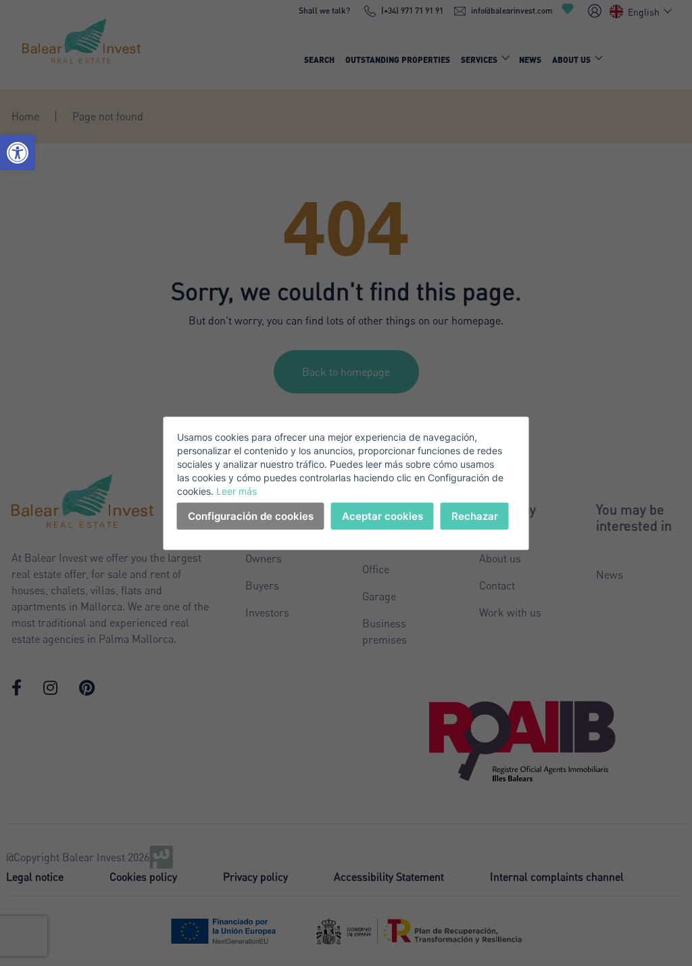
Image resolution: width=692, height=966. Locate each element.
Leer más (236, 490)
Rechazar (474, 515)
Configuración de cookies (251, 515)
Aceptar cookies (382, 515)
